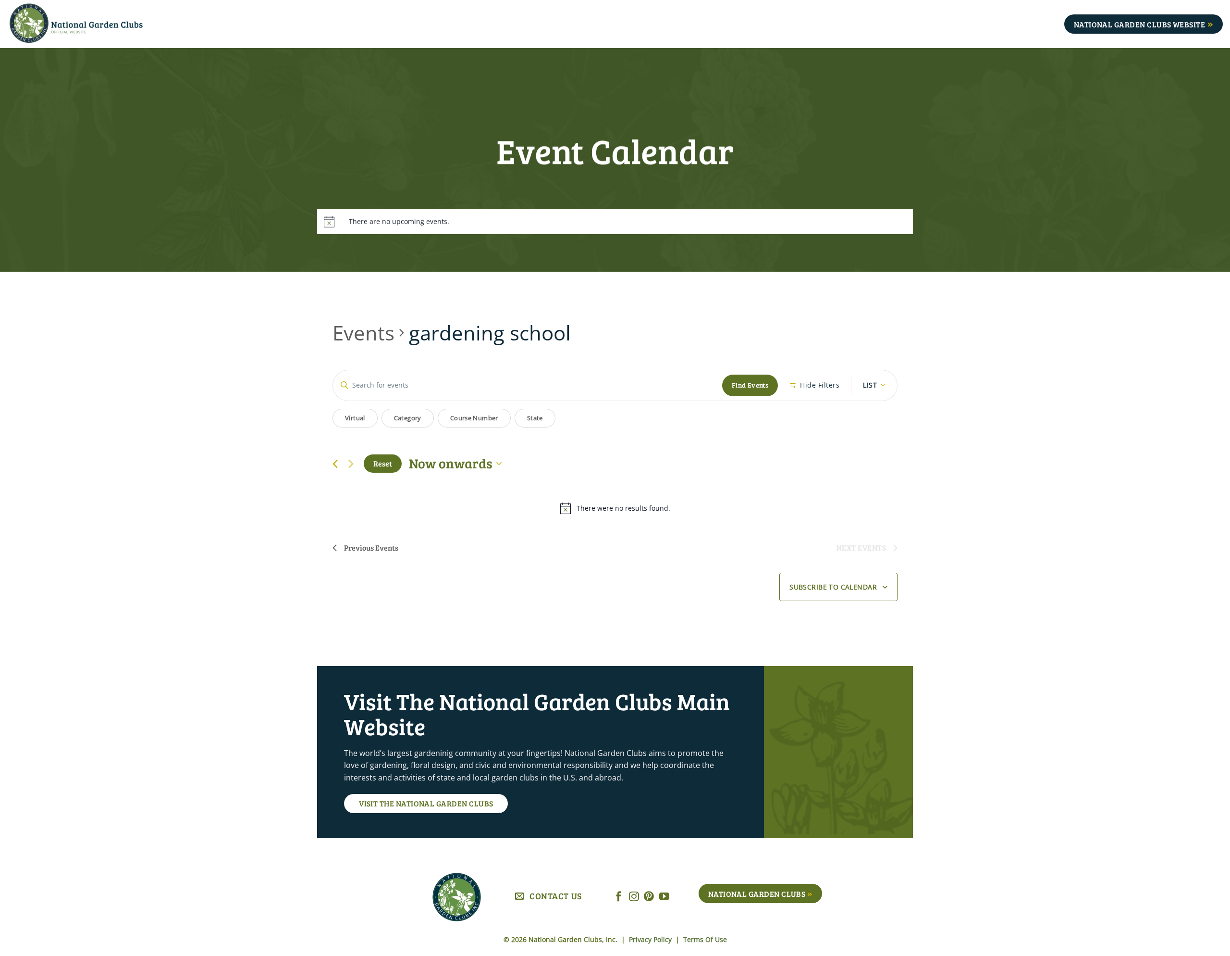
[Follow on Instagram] (634, 897)
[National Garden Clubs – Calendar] (91, 24)
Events (363, 332)
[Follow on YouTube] (664, 897)
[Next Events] (351, 463)
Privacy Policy (651, 939)
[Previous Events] (335, 463)
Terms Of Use (705, 939)
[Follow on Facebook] (619, 897)
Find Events (750, 385)
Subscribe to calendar (833, 586)
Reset (382, 463)
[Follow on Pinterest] (649, 897)
